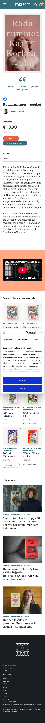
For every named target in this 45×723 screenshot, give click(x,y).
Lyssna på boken (15, 143)
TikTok (5, 683)
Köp (11, 139)
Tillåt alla (22, 380)
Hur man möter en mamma (31, 328)
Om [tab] (36, 339)
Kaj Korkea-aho (16, 111)
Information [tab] (22, 339)
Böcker (5, 688)
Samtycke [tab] (8, 339)
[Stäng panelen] (41, 333)
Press (5, 696)
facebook (5, 679)
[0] (40, 4)
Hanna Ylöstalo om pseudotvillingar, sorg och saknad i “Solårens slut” (19, 623)
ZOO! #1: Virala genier (31, 454)
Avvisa (22, 388)
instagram (6, 681)
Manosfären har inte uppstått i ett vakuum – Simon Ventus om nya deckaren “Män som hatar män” (22, 523)
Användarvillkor (9, 702)
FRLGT (5, 691)
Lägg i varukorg (11, 465)
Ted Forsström (9, 408)
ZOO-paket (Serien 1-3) (8, 414)
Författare (7, 693)
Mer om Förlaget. (7, 674)
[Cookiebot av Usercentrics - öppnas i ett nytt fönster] (27, 332)
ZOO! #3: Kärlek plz (31, 414)
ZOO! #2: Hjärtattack (9, 454)
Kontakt (6, 699)
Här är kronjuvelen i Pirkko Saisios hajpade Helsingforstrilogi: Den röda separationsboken (20, 574)
